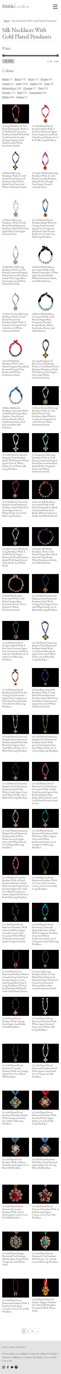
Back (6, 20)
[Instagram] (4, 1367)
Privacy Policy (8, 1353)
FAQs (54, 1353)
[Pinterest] (16, 1367)
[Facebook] (8, 1367)
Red (19, 92)
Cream (6, 83)
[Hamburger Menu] (56, 7)
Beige (5, 79)
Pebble (15, 6)
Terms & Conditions (11, 1357)
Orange (27, 88)
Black (18, 79)
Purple (6, 92)
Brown (44, 79)
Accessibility (22, 1353)
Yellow (20, 97)
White (5, 97)
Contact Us (34, 1353)
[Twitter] (12, 1367)
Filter (8, 61)
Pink (40, 88)
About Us (45, 1353)
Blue (30, 79)
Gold (18, 83)
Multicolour (9, 88)
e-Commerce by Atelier (32, 1357)
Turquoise (35, 92)
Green (33, 83)
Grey (47, 83)
